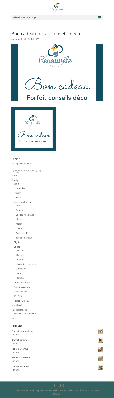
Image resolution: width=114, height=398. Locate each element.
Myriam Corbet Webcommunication (55, 390)
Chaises (17, 192)
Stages (14, 318)
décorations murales (26, 264)
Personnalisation (22, 287)
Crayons (20, 259)
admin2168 (20, 39)
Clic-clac (20, 255)
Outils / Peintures (22, 282)
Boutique (15, 180)
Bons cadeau (20, 188)
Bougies (20, 250)
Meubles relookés (22, 202)
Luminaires (21, 268)
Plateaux (20, 277)
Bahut (16, 183)
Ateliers (15, 175)
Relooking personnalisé (25, 313)
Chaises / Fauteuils (25, 214)
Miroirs (19, 223)
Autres (19, 205)
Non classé (16, 305)
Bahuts (19, 210)
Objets (19, 228)
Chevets (17, 197)
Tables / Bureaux (24, 237)
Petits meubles (23, 233)
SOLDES (18, 296)
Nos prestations (19, 309)
